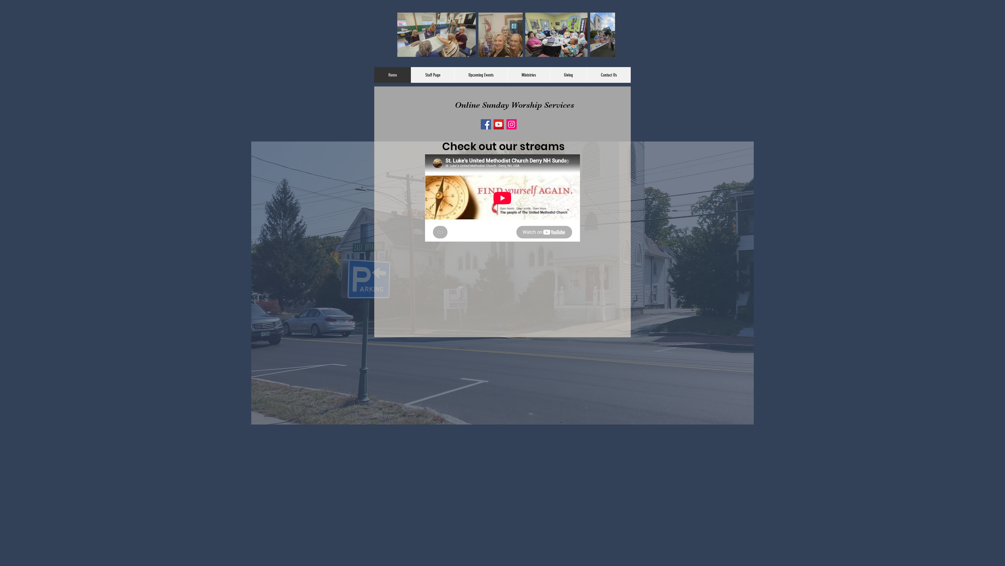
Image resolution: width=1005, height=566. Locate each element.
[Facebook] (486, 124)
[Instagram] (511, 124)
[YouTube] (499, 124)
